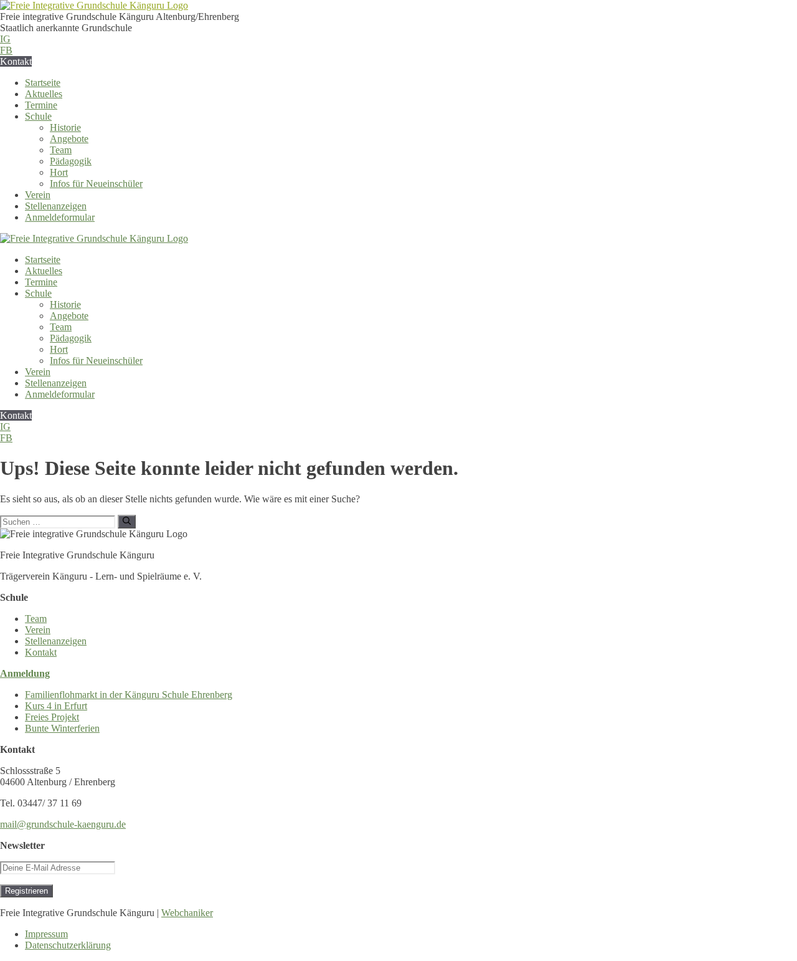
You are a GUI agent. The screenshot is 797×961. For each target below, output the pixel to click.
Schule (38, 116)
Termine (41, 105)
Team (61, 150)
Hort (59, 172)
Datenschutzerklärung (68, 945)
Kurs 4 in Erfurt (56, 705)
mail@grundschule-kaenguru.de (63, 824)
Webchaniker (187, 912)
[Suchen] (127, 521)
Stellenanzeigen (56, 206)
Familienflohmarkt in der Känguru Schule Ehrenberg (128, 694)
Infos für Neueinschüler (96, 183)
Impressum (46, 934)
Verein (37, 194)
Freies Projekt (52, 717)
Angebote (69, 138)
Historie (65, 127)
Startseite (42, 82)
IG (5, 39)
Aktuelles (43, 93)
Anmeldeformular (60, 217)
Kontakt (16, 61)
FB (6, 50)
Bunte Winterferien (62, 728)
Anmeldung (25, 673)
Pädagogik (71, 161)
